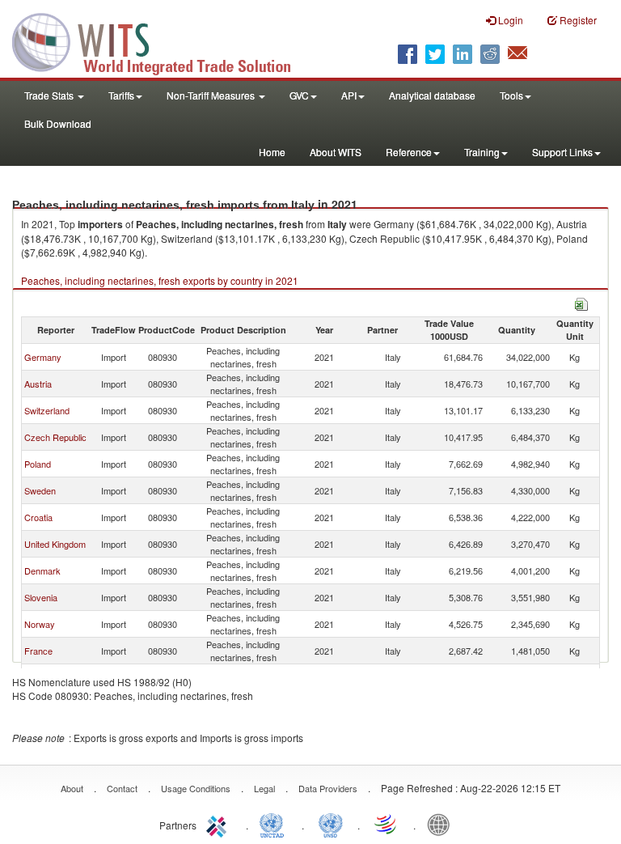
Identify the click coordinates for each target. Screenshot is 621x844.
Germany (42, 356)
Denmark (42, 570)
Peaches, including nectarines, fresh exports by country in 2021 (159, 280)
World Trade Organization (386, 824)
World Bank (442, 824)
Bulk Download (57, 123)
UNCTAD (275, 824)
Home (272, 152)
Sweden (40, 490)
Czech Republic (55, 436)
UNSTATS (331, 824)
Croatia (38, 517)
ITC (219, 824)
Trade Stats (50, 95)
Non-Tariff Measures (212, 95)
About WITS (335, 152)
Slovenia (40, 597)
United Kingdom (55, 543)
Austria (38, 383)
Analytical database (432, 95)
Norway (39, 623)
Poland (37, 463)
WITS (161, 40)
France (38, 650)
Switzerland (47, 410)
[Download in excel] (581, 302)
